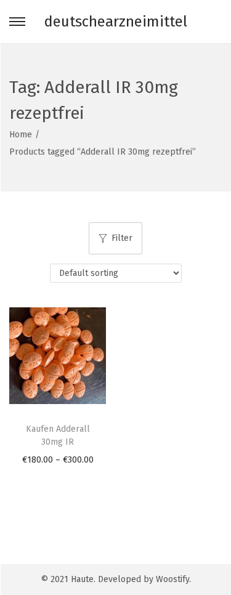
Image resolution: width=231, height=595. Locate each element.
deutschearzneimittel (115, 21)
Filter (121, 238)
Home (20, 134)
